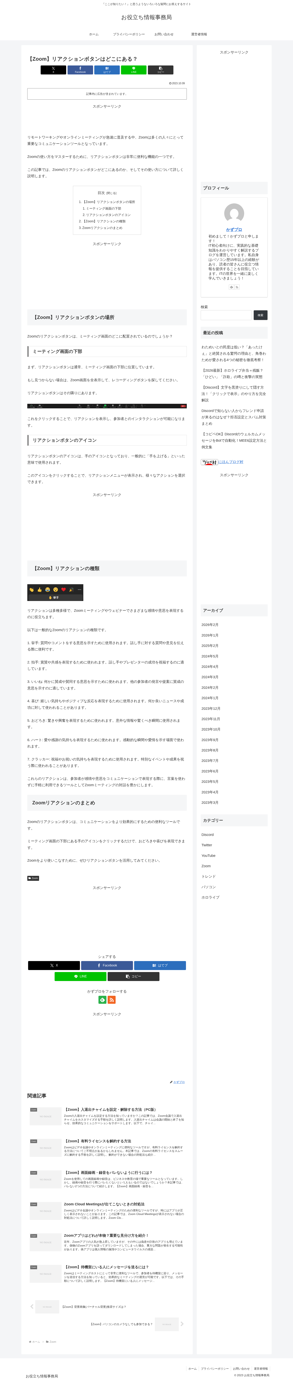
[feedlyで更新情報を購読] (102, 1000)
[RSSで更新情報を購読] (112, 1000)
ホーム (192, 1368)
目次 (101, 193)
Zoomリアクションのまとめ (102, 228)
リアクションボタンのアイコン (108, 215)
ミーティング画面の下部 (103, 208)
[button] (160, 69)
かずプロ (234, 229)
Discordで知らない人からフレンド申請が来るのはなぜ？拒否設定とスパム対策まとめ (234, 417)
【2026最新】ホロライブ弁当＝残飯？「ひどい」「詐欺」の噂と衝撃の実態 (232, 373)
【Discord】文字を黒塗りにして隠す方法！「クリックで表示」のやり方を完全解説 (234, 393)
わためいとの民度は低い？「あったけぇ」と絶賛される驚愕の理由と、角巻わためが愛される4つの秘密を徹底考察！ (234, 353)
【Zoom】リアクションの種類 (104, 221)
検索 (204, 307)
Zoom (35, 878)
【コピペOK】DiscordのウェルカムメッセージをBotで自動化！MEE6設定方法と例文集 (234, 440)
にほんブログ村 (230, 462)
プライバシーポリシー (215, 1368)
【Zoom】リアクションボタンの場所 (108, 202)
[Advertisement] (107, 119)
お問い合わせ (241, 1368)
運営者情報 (261, 1368)
